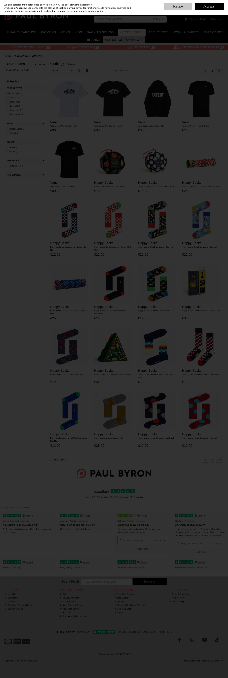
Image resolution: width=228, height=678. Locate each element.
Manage (178, 6)
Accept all (209, 6)
